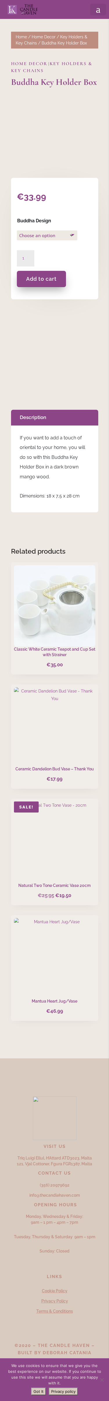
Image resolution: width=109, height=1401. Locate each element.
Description (33, 417)
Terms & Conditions (54, 1311)
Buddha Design (34, 220)
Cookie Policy (54, 1291)
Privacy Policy (54, 1301)
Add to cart (41, 279)
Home (21, 37)
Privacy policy (63, 1391)
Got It (38, 1391)
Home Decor (44, 37)
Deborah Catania (67, 1352)
